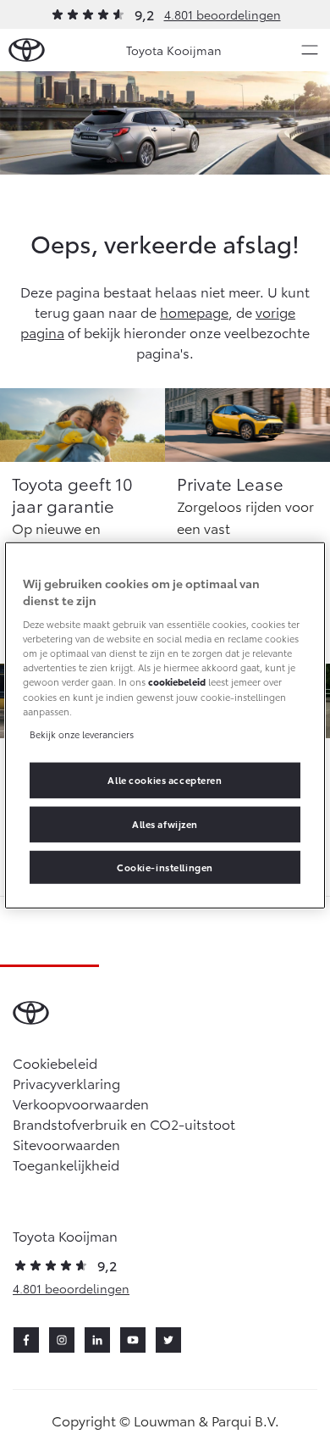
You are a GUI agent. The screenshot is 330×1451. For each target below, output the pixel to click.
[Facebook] (26, 1340)
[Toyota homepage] (26, 50)
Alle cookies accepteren (164, 779)
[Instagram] (61, 1340)
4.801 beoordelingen (222, 14)
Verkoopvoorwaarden (81, 1103)
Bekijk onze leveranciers (82, 733)
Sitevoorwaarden (66, 1144)
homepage (194, 311)
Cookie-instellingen (165, 866)
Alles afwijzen (165, 823)
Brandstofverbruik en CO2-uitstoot (124, 1123)
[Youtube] (132, 1340)
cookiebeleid (177, 681)
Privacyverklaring (66, 1082)
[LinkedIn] (97, 1340)
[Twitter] (168, 1340)
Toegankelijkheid (66, 1164)
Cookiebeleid (55, 1062)
